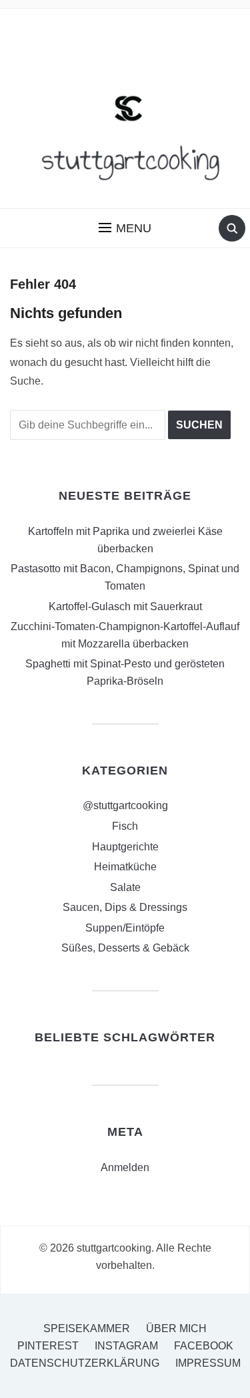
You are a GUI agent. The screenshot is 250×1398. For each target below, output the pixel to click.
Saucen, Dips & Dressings (125, 907)
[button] (125, 228)
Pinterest (48, 1345)
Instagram (126, 1345)
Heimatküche (125, 866)
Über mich (176, 1328)
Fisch (125, 826)
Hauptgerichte (125, 846)
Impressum (208, 1363)
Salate (125, 887)
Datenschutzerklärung (84, 1363)
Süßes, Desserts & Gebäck (125, 948)
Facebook (203, 1345)
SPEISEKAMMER (86, 1328)
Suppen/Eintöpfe (125, 928)
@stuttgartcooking (125, 805)
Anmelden (125, 1167)
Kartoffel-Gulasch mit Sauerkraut (125, 606)
